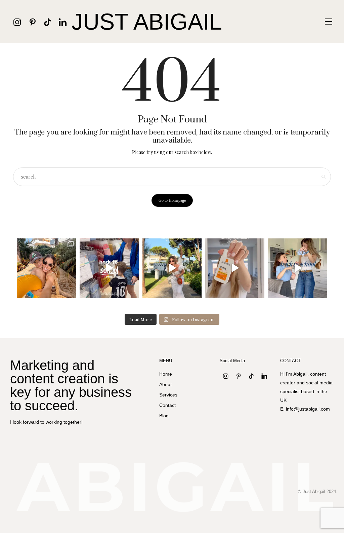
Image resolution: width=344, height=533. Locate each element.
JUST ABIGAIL (147, 21)
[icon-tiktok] (47, 21)
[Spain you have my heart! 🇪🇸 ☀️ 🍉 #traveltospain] (46, 268)
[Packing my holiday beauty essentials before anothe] (234, 268)
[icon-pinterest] (32, 21)
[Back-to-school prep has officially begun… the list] (297, 268)
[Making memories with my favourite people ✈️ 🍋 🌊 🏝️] (172, 268)
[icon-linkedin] (62, 21)
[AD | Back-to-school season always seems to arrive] (109, 268)
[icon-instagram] (17, 21)
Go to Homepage (172, 200)
